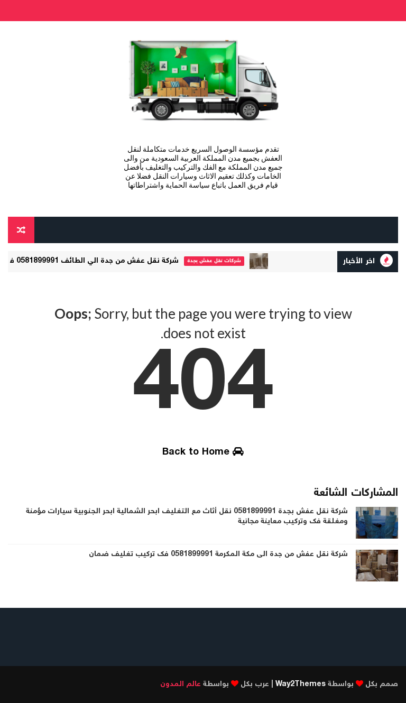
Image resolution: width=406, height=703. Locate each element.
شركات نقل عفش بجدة (220, 261)
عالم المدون (180, 684)
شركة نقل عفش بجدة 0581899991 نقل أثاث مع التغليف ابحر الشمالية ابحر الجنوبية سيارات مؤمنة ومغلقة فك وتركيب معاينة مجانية (187, 517)
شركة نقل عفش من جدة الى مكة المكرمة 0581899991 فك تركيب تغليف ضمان (218, 554)
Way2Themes (300, 684)
